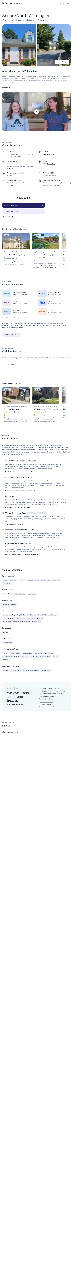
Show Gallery (62, 62)
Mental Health (14, 11)
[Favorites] (64, 3)
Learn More (51, 164)
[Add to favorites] (69, 19)
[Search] (60, 3)
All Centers (5, 11)
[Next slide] (65, 251)
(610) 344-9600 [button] (13, 365)
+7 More (10, 185)
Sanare (45, 154)
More (11, 168)
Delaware (23, 11)
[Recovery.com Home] (11, 3)
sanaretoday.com (7, 216)
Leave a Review (46, 704)
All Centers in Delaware (20, 294)
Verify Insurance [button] (10, 335)
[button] (68, 3)
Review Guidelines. (46, 699)
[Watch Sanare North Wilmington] (36, 111)
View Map (17, 157)
